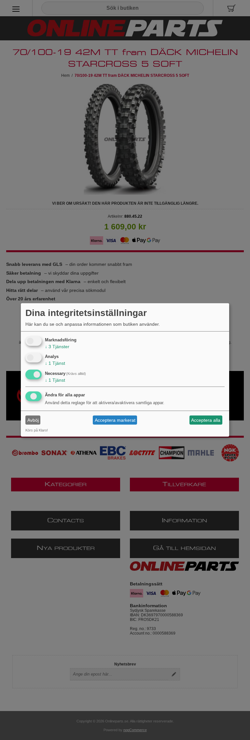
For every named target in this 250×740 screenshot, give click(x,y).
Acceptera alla (205, 420)
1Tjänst (55, 363)
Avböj (33, 420)
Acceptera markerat (115, 420)
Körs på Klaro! (36, 430)
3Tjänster (57, 346)
